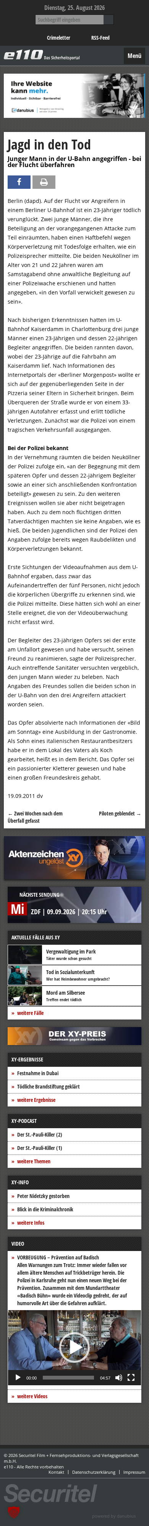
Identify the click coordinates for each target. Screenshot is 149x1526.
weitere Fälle (30, 1012)
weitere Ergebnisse (36, 1099)
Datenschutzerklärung (93, 1472)
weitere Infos (30, 1222)
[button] (74, 1347)
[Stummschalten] (119, 1377)
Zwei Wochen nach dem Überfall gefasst (35, 817)
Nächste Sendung (39, 894)
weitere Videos (32, 1396)
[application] (74, 1347)
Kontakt (56, 1472)
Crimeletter (58, 37)
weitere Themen (33, 1161)
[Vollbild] (131, 1377)
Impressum (134, 1472)
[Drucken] (43, 182)
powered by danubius (114, 1516)
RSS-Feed (100, 37)
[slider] (68, 1378)
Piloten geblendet (120, 813)
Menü (134, 55)
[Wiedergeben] (18, 1377)
